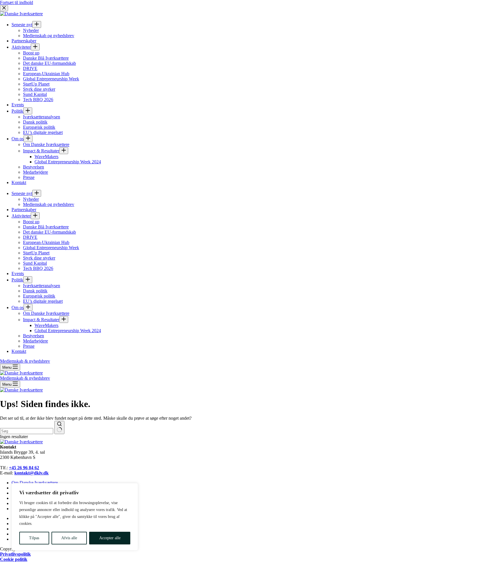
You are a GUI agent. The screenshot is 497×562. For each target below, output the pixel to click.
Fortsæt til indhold (16, 2)
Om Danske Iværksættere (35, 482)
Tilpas (34, 538)
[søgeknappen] (59, 427)
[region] (75, 516)
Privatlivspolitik (15, 554)
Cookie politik (13, 559)
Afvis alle (69, 538)
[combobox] (26, 431)
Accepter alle (110, 538)
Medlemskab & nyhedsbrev (25, 378)
